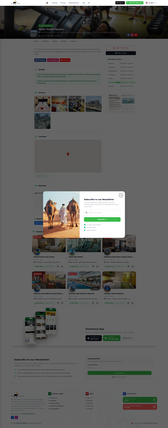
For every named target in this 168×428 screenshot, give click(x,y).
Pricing (62, 3)
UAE (83, 3)
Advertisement (74, 3)
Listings (54, 3)
